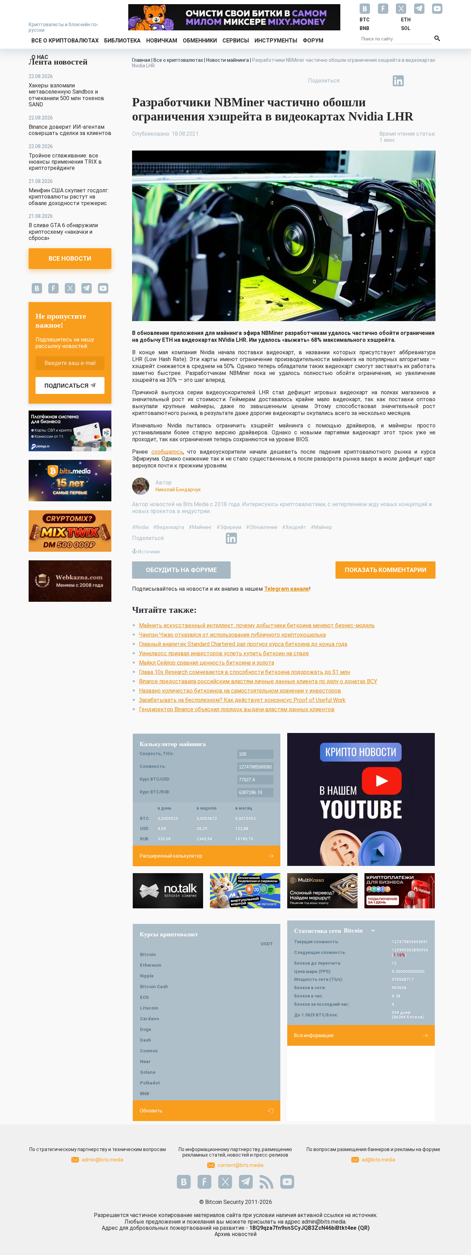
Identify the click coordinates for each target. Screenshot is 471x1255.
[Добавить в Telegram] (382, 80)
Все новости (70, 258)
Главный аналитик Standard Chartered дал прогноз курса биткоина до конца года (243, 644)
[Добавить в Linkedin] (398, 80)
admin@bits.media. (324, 1221)
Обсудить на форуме (181, 569)
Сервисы (235, 40)
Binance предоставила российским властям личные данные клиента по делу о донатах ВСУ (258, 681)
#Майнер (321, 527)
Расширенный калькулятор (171, 856)
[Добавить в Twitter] (366, 80)
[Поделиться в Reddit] (429, 80)
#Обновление (262, 527)
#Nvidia (140, 527)
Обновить (151, 1110)
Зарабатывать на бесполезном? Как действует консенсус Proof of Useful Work (242, 700)
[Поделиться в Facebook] (350, 80)
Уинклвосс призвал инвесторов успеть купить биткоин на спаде (224, 653)
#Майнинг (200, 527)
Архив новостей (235, 1234)
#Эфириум (229, 527)
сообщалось (167, 451)
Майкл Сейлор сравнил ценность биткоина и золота (206, 662)
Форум (313, 40)
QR (364, 1228)
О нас (39, 57)
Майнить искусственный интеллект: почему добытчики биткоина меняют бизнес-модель (257, 625)
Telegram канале (286, 589)
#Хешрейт (294, 527)
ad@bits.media (378, 1159)
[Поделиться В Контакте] (414, 80)
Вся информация (313, 1035)
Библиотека (122, 40)
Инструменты (275, 40)
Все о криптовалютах (65, 40)
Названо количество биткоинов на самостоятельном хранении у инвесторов (240, 690)
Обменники (200, 40)
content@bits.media (240, 1165)
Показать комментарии (386, 569)
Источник (149, 551)
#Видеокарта (168, 527)
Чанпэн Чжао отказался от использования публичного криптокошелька (232, 634)
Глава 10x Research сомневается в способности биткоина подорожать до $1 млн (244, 672)
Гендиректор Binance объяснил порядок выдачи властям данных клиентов (236, 709)
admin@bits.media (102, 1159)
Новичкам (161, 40)
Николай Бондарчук (178, 489)
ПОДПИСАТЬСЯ (66, 386)
